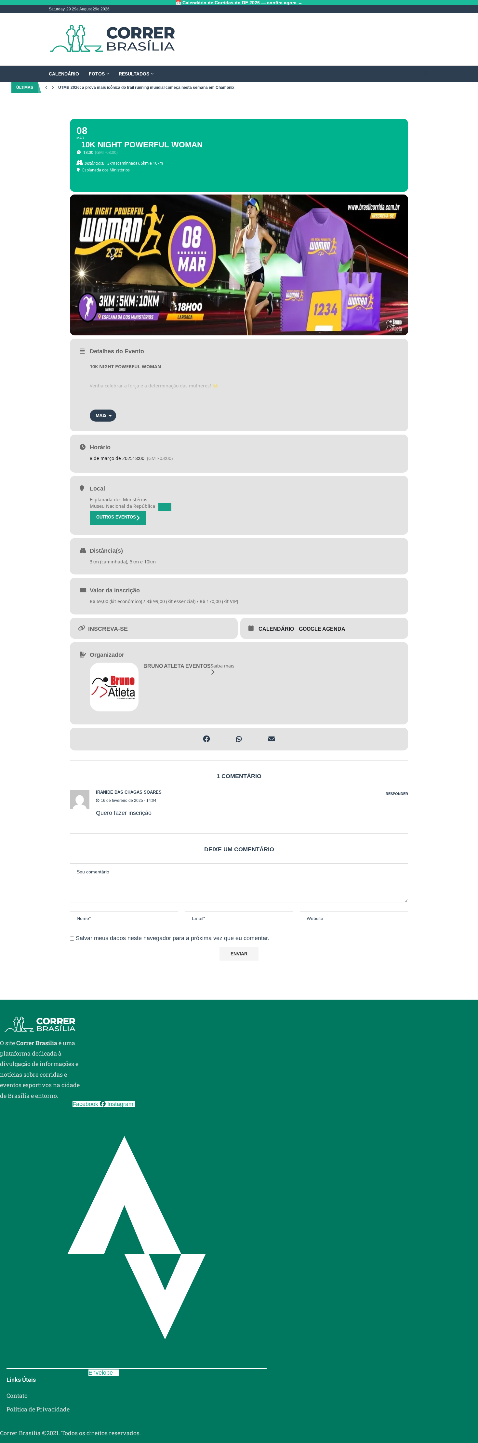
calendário (276, 629)
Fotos (97, 73)
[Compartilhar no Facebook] (206, 739)
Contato (17, 1395)
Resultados (134, 73)
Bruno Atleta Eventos (177, 666)
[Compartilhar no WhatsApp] (239, 739)
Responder (397, 794)
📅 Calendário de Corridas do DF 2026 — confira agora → (239, 2)
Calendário (64, 73)
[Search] (426, 73)
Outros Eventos (116, 517)
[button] (46, 87)
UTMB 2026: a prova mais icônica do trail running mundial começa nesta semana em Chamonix (146, 87)
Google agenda (322, 629)
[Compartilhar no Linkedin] (223, 739)
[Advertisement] (311, 39)
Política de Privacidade (38, 1409)
